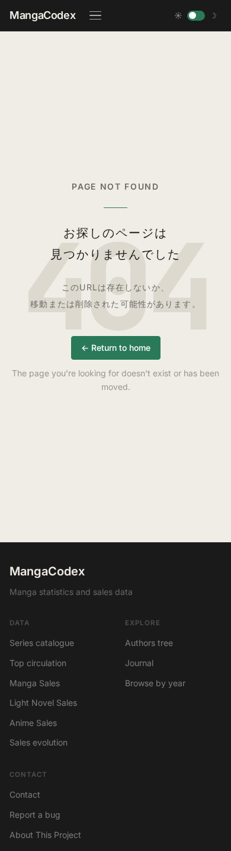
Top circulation (37, 663)
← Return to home (115, 348)
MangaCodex (42, 15)
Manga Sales (34, 683)
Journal (139, 663)
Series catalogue (41, 643)
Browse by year (155, 683)
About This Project (45, 835)
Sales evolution (38, 742)
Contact (24, 794)
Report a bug (34, 815)
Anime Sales (33, 723)
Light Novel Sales (43, 703)
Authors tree (149, 643)
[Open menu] (95, 16)
